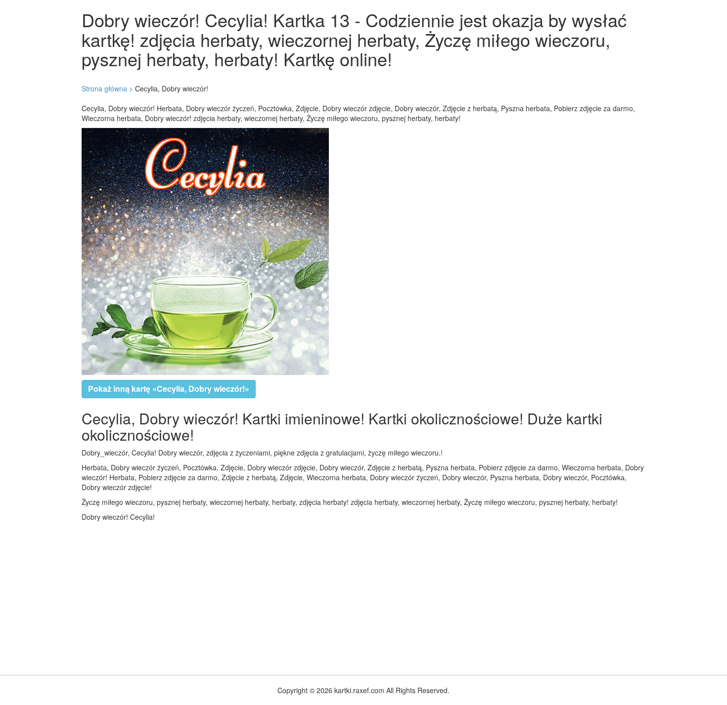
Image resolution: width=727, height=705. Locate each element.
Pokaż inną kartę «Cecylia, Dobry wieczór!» (168, 388)
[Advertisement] (296, 596)
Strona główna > (107, 88)
